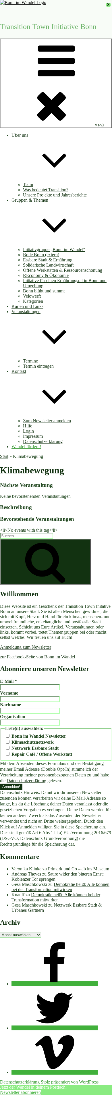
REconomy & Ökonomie (46, 275)
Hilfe (27, 425)
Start (4, 456)
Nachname (10, 704)
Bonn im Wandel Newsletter (38, 736)
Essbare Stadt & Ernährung (47, 259)
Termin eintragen (38, 366)
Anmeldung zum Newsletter (25, 647)
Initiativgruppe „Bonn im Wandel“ (54, 249)
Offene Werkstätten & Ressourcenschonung (62, 270)
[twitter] (54, 1027)
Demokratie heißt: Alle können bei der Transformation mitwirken (60, 887)
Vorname (9, 693)
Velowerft (32, 296)
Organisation (12, 716)
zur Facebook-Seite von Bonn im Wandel (37, 656)
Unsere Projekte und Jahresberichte (55, 194)
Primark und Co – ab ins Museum (78, 868)
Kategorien (33, 301)
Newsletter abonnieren (20, 1092)
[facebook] (54, 983)
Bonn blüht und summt (44, 290)
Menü (99, 125)
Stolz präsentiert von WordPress (70, 1081)
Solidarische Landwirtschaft (48, 265)
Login (28, 431)
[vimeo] (54, 1072)
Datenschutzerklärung (43, 441)
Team (28, 184)
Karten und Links (27, 306)
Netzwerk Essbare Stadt (34, 748)
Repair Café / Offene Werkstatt (41, 754)
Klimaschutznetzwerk (32, 742)
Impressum (33, 436)
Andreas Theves (26, 874)
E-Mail (8, 681)
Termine (30, 360)
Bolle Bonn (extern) (41, 254)
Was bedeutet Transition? (45, 189)
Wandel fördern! (26, 446)
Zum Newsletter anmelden (47, 420)
